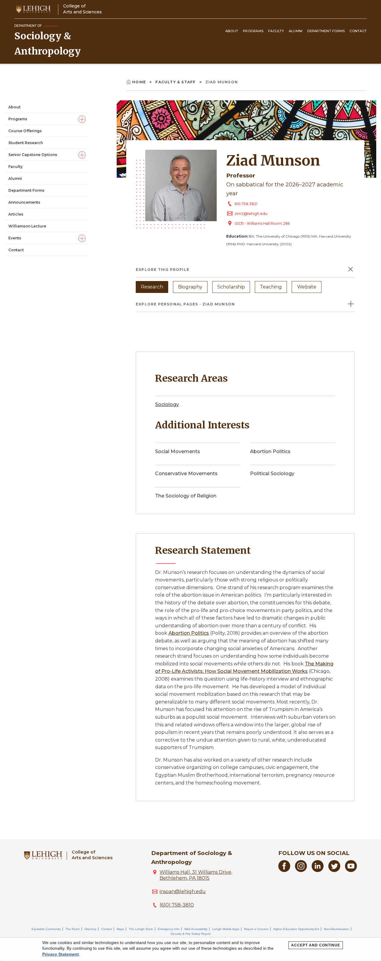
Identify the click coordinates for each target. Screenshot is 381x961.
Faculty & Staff (176, 82)
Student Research (25, 142)
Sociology (167, 404)
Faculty (276, 31)
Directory (90, 929)
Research (152, 287)
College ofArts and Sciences (82, 8)
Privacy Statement (60, 954)
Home (139, 82)
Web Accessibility (195, 929)
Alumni (296, 31)
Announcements (24, 202)
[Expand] (82, 119)
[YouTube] (351, 870)
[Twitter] (334, 870)
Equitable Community (46, 929)
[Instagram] (301, 870)
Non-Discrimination (336, 929)
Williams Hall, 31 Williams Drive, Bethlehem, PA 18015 (196, 875)
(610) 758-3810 (177, 905)
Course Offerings (25, 130)
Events (14, 237)
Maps (120, 929)
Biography (190, 287)
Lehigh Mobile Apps (225, 929)
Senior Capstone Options (32, 154)
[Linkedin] (318, 870)
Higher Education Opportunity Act (296, 929)
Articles (15, 214)
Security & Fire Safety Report (190, 933)
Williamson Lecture (27, 226)
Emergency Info (168, 929)
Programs (253, 31)
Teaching (271, 287)
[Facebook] (284, 870)
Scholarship (231, 287)
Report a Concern (256, 929)
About (231, 31)
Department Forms (326, 31)
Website (306, 287)
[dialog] (190, 949)
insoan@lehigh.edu (183, 891)
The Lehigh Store (141, 929)
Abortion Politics (188, 633)
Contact (358, 31)
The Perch (72, 929)
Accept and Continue (315, 945)
